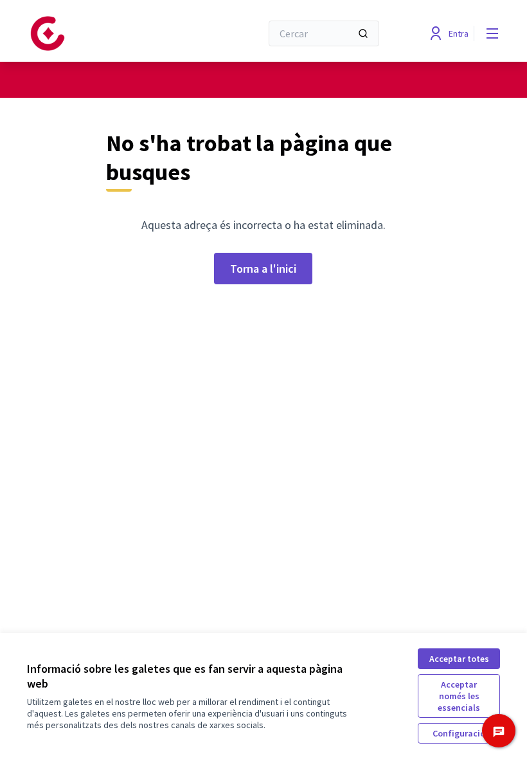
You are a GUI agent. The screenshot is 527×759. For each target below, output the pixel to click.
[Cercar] (363, 33)
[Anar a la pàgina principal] (112, 33)
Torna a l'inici (263, 268)
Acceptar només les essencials (459, 696)
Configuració (459, 733)
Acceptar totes (459, 658)
